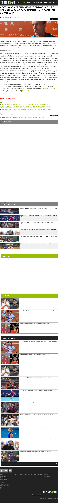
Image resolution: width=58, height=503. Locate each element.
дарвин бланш (9, 117)
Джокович (39, 2)
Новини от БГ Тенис (4, 485)
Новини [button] (23, 3)
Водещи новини (3, 476)
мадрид (30, 117)
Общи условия (47, 476)
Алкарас (33, 2)
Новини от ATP (3, 477)
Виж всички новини (29, 464)
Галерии (45, 2)
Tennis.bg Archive (5, 17)
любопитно (24, 117)
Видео (50, 2)
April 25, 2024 (26, 91)
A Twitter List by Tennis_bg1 (8, 259)
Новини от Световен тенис (6, 481)
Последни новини (8, 338)
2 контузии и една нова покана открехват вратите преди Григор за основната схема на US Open (26, 109)
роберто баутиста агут (38, 117)
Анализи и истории (4, 484)
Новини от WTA (3, 479)
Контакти (46, 474)
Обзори (1, 488)
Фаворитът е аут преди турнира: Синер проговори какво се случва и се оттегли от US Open (25, 107)
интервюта (17, 117)
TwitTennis (6, 256)
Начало (18, 2)
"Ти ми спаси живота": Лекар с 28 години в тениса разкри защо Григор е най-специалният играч (26, 104)
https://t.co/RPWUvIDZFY (49, 88)
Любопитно (2, 482)
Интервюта (2, 487)
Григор (28, 2)
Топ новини (6, 296)
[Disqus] (29, 144)
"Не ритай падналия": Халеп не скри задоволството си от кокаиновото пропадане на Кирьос (25, 106)
